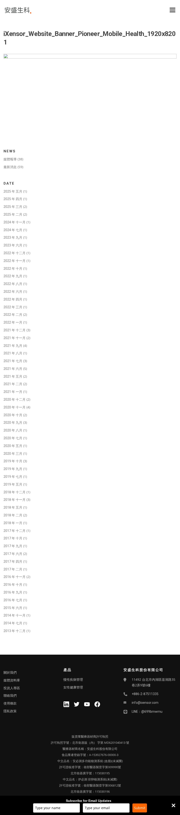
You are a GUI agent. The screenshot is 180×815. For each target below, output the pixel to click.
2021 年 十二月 (15, 330)
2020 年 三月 (13, 453)
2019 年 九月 (13, 469)
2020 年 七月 (13, 438)
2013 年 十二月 (15, 631)
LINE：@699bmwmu (147, 711)
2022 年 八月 (13, 284)
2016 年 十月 (13, 584)
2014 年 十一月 (15, 615)
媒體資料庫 (12, 680)
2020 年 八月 (13, 430)
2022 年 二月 (13, 315)
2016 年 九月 (13, 592)
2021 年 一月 (13, 392)
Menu (172, 10)
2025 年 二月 (13, 214)
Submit (139, 808)
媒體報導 (10, 159)
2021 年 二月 (13, 384)
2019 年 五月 (13, 484)
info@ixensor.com (145, 702)
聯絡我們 (10, 695)
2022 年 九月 (13, 276)
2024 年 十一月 (15, 222)
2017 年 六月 (13, 554)
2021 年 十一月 (15, 338)
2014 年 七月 (13, 623)
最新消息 (10, 167)
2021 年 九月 (13, 346)
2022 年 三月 (13, 307)
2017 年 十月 (13, 538)
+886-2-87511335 (145, 694)
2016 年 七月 (13, 600)
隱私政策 (10, 711)
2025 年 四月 (13, 199)
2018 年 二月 (13, 515)
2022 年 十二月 (15, 253)
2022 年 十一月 (15, 261)
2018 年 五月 (13, 507)
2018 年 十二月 (15, 492)
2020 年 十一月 (15, 407)
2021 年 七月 (13, 361)
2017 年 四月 (13, 561)
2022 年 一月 (13, 322)
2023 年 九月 (13, 237)
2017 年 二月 (13, 569)
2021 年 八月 (13, 353)
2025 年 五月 (13, 191)
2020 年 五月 (13, 446)
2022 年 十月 (13, 268)
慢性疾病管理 (73, 679)
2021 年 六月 (13, 369)
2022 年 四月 (13, 299)
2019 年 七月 (13, 477)
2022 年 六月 (13, 291)
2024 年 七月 (13, 230)
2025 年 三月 (13, 207)
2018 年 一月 (13, 523)
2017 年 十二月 (15, 531)
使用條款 (10, 703)
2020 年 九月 (13, 422)
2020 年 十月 (13, 415)
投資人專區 (12, 688)
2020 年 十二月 (15, 399)
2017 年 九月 (13, 546)
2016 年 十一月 (15, 577)
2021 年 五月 (13, 376)
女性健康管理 (73, 687)
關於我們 (10, 672)
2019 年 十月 (13, 461)
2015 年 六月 (13, 608)
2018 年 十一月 (15, 500)
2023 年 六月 (13, 245)
